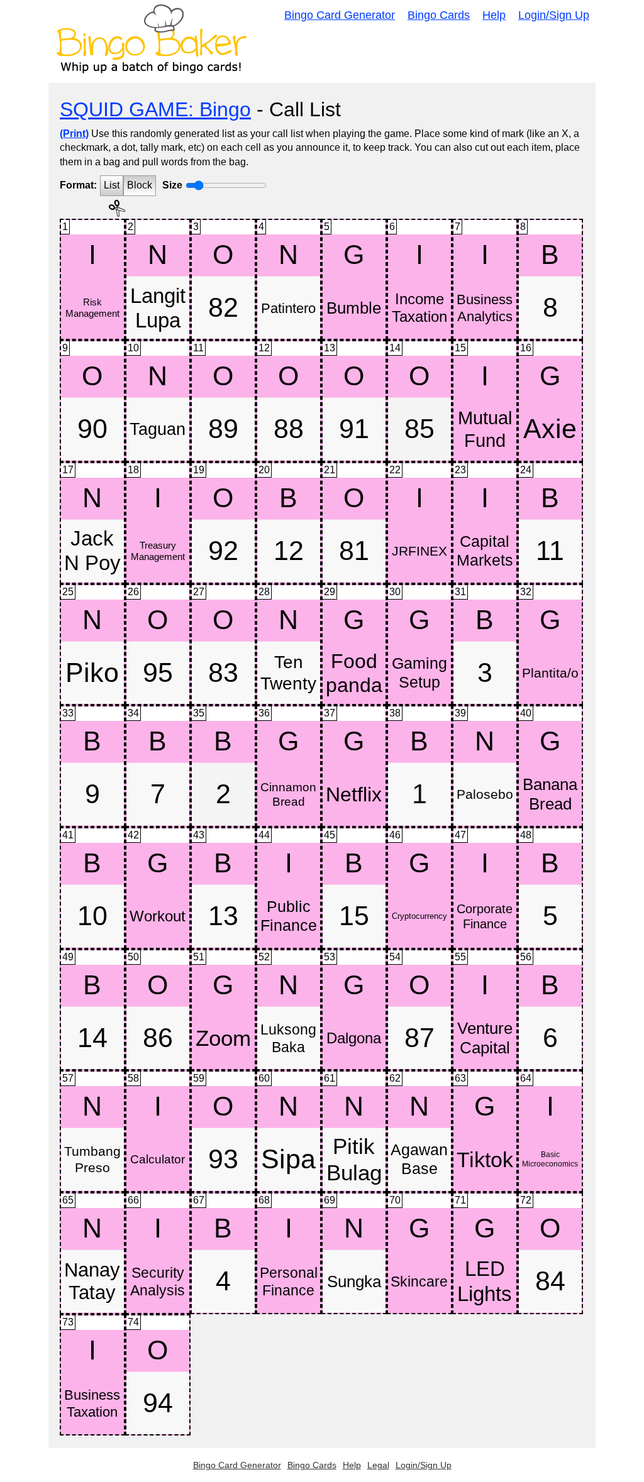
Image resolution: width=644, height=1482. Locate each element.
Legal (378, 1465)
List (111, 185)
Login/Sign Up (553, 15)
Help (494, 15)
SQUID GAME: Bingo (155, 109)
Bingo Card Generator (339, 15)
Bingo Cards (439, 15)
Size (172, 185)
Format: (78, 185)
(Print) (74, 133)
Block (139, 185)
